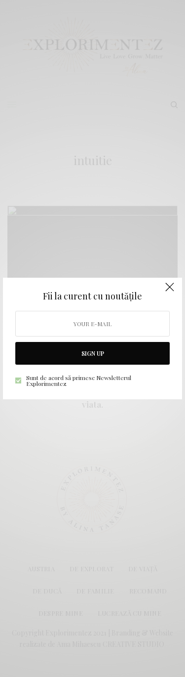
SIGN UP (92, 353)
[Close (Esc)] (170, 291)
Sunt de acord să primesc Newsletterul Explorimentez (78, 380)
